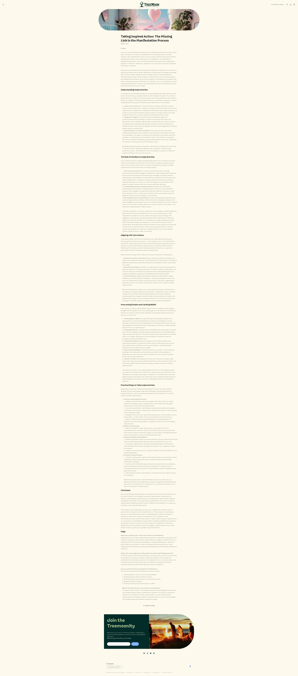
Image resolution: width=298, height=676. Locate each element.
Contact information (167, 672)
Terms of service (147, 672)
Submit (135, 644)
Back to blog (150, 605)
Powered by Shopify (120, 672)
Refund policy (129, 672)
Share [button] (124, 48)
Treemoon (112, 672)
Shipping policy (156, 672)
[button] (3, 4)
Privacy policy (138, 672)
